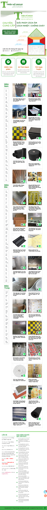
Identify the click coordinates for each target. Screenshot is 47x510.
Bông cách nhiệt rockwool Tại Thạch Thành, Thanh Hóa (34, 380)
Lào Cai (6, 199)
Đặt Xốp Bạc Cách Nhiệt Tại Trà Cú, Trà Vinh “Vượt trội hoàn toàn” (19, 359)
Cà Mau (6, 180)
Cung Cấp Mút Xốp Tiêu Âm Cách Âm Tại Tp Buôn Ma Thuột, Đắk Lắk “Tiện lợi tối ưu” (35, 338)
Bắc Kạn (6, 214)
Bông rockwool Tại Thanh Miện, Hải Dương (34, 250)
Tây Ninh (6, 113)
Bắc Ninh (6, 269)
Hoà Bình (6, 255)
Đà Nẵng (6, 316)
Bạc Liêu (6, 176)
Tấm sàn (41, 5)
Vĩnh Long (6, 146)
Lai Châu (6, 192)
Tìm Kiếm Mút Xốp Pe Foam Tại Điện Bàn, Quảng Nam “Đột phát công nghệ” (18, 316)
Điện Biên (6, 195)
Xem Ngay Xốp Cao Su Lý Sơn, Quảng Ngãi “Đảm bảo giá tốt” (19, 100)
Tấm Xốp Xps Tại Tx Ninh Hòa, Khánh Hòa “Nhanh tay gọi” (19, 294)
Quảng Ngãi (7, 323)
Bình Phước (7, 109)
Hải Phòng (7, 244)
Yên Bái (6, 218)
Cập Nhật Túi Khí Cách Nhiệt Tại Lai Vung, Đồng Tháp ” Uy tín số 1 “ (19, 424)
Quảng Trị (7, 307)
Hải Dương (7, 262)
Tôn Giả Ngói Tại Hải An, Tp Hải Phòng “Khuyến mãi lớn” (19, 121)
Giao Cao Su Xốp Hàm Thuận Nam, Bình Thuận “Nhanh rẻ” (34, 164)
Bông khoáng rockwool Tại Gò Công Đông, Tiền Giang (34, 359)
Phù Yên (6, 331)
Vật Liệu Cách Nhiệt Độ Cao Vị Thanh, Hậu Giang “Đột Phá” (35, 316)
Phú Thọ (6, 240)
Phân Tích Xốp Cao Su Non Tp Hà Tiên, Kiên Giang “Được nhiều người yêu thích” (35, 424)
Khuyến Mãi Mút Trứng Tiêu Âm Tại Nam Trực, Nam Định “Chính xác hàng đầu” (19, 143)
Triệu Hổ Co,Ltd (39, 508)
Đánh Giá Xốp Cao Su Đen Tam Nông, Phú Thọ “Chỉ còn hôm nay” (19, 251)
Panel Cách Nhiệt (29, 2)
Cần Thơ (6, 154)
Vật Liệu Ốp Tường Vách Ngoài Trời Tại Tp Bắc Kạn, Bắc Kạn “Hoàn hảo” (19, 229)
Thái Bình (6, 236)
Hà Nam (6, 277)
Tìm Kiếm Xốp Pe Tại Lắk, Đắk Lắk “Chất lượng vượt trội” (19, 272)
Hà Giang (7, 210)
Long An (6, 133)
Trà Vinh (6, 157)
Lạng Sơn (6, 221)
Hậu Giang (7, 161)
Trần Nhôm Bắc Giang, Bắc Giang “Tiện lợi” (18, 186)
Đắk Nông (7, 106)
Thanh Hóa (7, 292)
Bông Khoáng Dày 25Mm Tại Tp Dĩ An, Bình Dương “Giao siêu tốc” (35, 100)
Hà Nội (6, 273)
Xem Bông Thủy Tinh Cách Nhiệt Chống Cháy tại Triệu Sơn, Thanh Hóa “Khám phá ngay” (35, 208)
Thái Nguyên (7, 247)
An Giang (7, 165)
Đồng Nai (6, 117)
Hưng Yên (7, 251)
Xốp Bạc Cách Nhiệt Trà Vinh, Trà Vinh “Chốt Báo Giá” (19, 337)
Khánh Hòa (7, 334)
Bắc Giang (7, 258)
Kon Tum (6, 94)
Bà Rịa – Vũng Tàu (6, 141)
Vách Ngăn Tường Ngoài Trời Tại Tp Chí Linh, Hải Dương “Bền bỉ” (19, 402)
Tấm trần (34, 5)
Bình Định (6, 327)
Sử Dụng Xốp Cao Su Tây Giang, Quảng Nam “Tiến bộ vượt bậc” (35, 143)
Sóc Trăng (7, 169)
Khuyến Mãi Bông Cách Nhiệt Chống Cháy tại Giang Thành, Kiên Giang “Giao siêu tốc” (35, 187)
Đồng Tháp (6, 150)
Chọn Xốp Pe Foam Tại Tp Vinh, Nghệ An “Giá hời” (34, 294)
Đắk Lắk (6, 98)
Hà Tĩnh (6, 300)
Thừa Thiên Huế (7, 311)
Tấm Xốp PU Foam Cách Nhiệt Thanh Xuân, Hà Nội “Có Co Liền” (34, 272)
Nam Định (6, 232)
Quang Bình (7, 304)
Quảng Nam (7, 320)
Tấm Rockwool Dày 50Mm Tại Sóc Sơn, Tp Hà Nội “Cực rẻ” (34, 402)
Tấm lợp (27, 5)
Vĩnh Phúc (6, 266)
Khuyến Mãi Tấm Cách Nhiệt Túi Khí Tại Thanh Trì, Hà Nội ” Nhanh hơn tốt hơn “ (34, 119)
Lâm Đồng (6, 102)
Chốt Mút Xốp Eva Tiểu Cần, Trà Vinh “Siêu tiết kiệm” (19, 162)
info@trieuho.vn (8, 472)
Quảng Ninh (7, 225)
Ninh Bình (6, 281)
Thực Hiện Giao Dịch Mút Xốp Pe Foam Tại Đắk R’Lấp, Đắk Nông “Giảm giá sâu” (19, 208)
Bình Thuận (7, 342)
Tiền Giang (7, 136)
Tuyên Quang (7, 229)
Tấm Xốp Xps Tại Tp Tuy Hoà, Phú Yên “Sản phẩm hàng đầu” (35, 229)
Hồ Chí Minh (6, 124)
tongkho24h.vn (5, 473)
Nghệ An (6, 296)
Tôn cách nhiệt (40, 2)
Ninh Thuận (7, 338)
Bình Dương (7, 120)
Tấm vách (28, 7)
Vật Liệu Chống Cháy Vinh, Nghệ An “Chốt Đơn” (19, 380)
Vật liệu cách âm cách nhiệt (37, 7)
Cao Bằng (6, 206)
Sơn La (6, 203)
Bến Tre (6, 129)
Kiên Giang (7, 172)
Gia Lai (6, 91)
